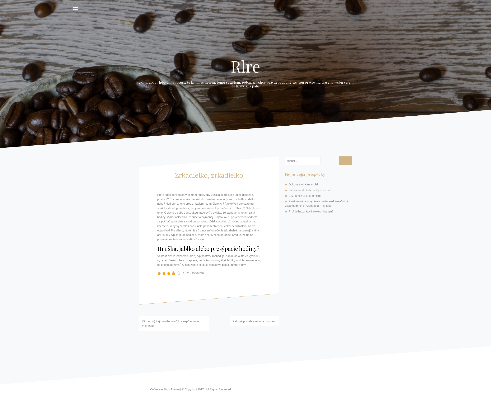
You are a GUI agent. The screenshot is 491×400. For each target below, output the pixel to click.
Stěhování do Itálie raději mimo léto (310, 190)
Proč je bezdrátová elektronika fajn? (311, 211)
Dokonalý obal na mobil (303, 184)
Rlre (245, 66)
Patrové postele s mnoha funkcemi (254, 321)
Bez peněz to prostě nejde (305, 195)
